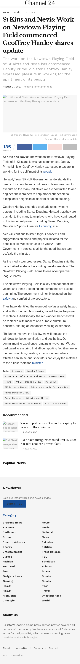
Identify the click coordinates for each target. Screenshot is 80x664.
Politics (47, 546)
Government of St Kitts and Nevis (25, 376)
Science (47, 566)
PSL (44, 556)
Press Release (51, 551)
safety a (8, 298)
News (8, 382)
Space (46, 571)
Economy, (45, 226)
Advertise (22, 648)
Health (7, 585)
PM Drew (50, 382)
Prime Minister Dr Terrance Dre (49, 387)
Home (6, 12)
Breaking (17, 371)
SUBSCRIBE (14, 503)
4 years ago (29, 432)
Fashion (8, 561)
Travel (46, 590)
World (17, 12)
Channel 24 (40, 3)
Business (9, 527)
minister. (38, 363)
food (6, 571)
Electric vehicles (14, 542)
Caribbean (30, 12)
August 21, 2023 (12, 86)
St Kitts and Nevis (55, 403)
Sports (46, 576)
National (47, 532)
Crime (7, 537)
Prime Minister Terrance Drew (23, 403)
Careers (38, 648)
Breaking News (35, 371)
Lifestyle (9, 600)
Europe (7, 556)
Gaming (8, 581)
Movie (46, 522)
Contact (53, 648)
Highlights (9, 595)
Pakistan (47, 542)
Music (45, 527)
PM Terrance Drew (16, 387)
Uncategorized (51, 595)
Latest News (57, 376)
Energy (7, 546)
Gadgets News (12, 576)
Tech (45, 585)
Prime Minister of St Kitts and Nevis (26, 398)
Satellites (48, 561)
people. (48, 171)
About (6, 648)
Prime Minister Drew (17, 392)
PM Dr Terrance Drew (28, 382)
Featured (9, 566)
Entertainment (12, 551)
